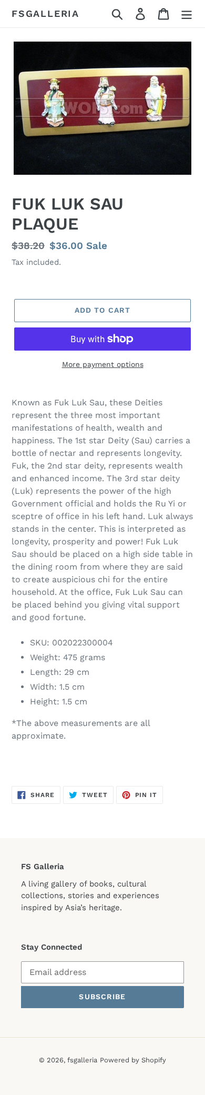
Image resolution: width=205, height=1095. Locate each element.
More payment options (103, 364)
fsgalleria (45, 13)
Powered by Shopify (133, 1060)
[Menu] (186, 14)
